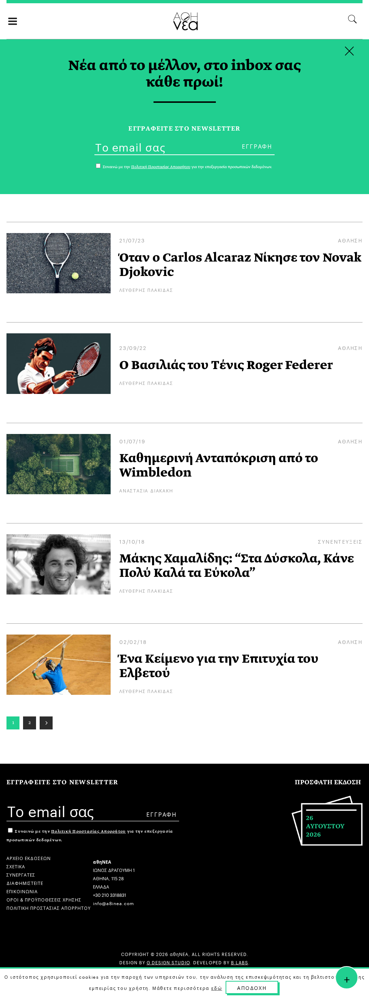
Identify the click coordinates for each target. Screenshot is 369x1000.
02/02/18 (133, 641)
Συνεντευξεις (340, 541)
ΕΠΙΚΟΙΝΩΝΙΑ (22, 890)
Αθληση (350, 240)
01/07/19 (132, 441)
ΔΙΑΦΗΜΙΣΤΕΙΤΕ (24, 882)
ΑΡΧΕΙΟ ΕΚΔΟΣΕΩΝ (28, 857)
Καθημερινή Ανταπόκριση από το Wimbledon (218, 465)
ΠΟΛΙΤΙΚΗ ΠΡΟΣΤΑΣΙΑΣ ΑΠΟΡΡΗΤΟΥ (48, 907)
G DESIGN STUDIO (168, 962)
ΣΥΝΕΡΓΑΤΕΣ (20, 874)
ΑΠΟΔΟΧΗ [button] (252, 987)
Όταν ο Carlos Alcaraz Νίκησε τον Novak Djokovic (240, 265)
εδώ (216, 987)
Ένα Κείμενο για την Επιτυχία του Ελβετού (219, 666)
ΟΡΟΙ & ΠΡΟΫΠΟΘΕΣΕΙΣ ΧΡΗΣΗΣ (43, 899)
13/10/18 (132, 541)
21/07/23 (132, 240)
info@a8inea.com (113, 902)
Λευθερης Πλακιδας (146, 289)
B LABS (239, 962)
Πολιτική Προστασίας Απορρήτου (88, 831)
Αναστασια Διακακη (146, 490)
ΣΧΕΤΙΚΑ (15, 866)
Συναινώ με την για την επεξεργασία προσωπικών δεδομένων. (187, 167)
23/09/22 (132, 347)
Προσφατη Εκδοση (328, 782)
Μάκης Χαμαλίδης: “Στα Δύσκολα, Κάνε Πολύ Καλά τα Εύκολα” (236, 566)
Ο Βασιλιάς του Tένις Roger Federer (226, 365)
